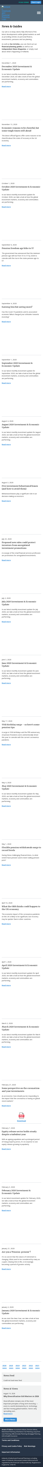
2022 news (31, 1366)
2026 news (4, 1366)
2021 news (37, 1366)
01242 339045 (24, 2)
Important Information (11, 1452)
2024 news (18, 1366)
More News (10, 1419)
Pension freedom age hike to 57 (18, 248)
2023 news (24, 1366)
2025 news (11, 1366)
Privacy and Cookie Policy (12, 1446)
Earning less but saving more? (17, 307)
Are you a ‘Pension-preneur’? (16, 1252)
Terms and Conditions (10, 1440)
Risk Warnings (29, 1446)
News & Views (11, 1388)
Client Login (35, 2)
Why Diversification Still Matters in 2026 (21, 1396)
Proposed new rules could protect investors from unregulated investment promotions (19, 545)
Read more (6, 86)
